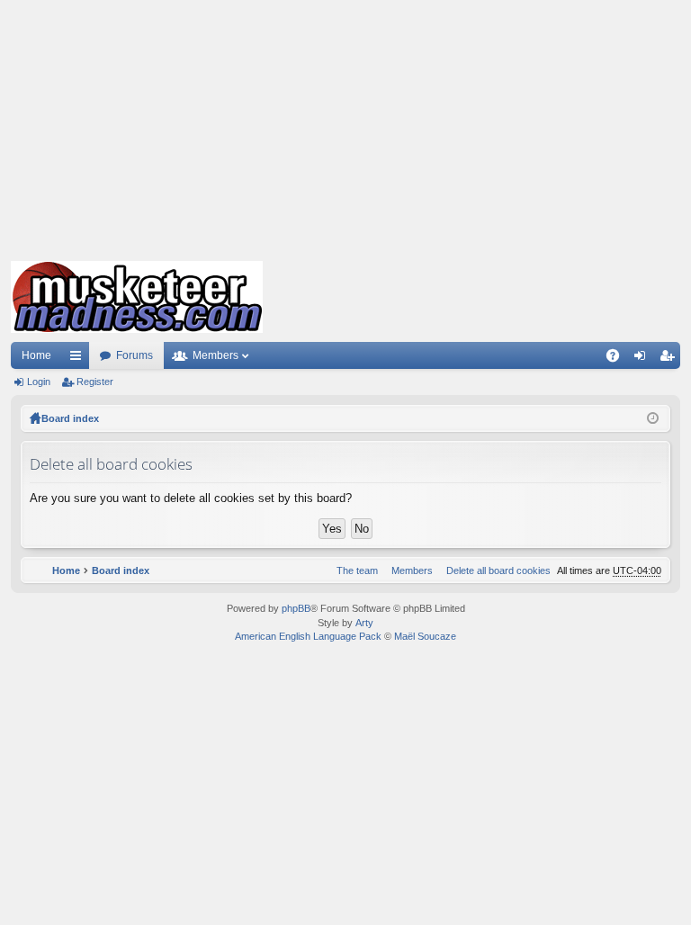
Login (38, 381)
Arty (364, 622)
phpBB (296, 608)
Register (94, 381)
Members (215, 355)
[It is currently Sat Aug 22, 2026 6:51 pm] (653, 418)
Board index (70, 418)
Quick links (79, 359)
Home (36, 355)
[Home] (137, 297)
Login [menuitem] (643, 359)
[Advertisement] (345, 126)
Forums (134, 355)
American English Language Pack (308, 636)
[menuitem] (495, 570)
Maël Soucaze (425, 636)
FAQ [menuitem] (618, 359)
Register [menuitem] (670, 359)
